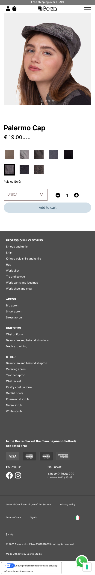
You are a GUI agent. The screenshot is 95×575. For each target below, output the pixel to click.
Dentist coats (14, 393)
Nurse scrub (14, 405)
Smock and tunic (17, 246)
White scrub (14, 411)
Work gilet (12, 270)
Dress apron (14, 317)
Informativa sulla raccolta (18, 571)
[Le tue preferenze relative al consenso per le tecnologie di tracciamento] (87, 567)
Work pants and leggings (22, 282)
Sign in (33, 517)
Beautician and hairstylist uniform (27, 340)
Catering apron (16, 369)
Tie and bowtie (15, 276)
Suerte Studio (34, 553)
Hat (8, 264)
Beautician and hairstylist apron (26, 363)
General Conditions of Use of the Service (28, 504)
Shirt (9, 252)
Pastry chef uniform (19, 387)
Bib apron (12, 305)
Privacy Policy (67, 504)
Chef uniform (14, 334)
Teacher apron (15, 375)
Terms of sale (13, 517)
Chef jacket (13, 381)
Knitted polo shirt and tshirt (23, 258)
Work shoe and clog (19, 288)
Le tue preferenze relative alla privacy (36, 565)
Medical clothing (16, 346)
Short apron (13, 311)
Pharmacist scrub (17, 399)
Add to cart (47, 208)
